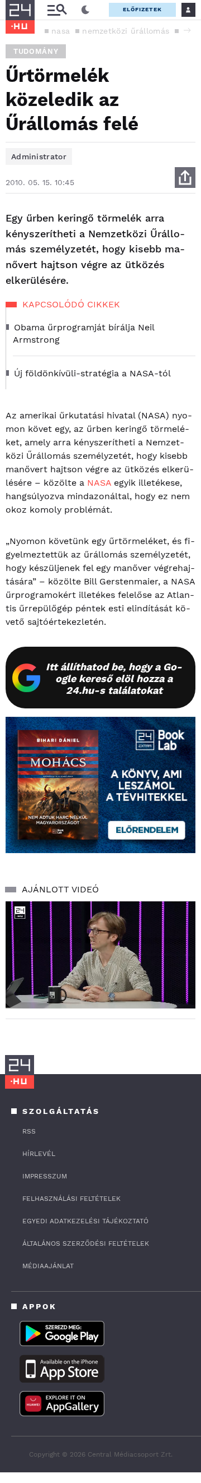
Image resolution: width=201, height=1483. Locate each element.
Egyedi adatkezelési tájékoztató (85, 1221)
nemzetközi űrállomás (125, 30)
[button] (187, 30)
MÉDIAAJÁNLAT (48, 1266)
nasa (60, 30)
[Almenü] (57, 10)
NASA (99, 482)
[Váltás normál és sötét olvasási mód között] (85, 10)
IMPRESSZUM (44, 1176)
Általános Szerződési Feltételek (85, 1243)
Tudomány (35, 51)
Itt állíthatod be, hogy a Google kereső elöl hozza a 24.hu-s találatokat (114, 678)
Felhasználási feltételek (71, 1199)
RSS (29, 1131)
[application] (100, 954)
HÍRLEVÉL (38, 1154)
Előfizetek (142, 9)
